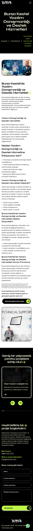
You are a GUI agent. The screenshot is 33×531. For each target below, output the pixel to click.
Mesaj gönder (8, 508)
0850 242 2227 (8, 454)
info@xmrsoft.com (9, 459)
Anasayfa (4, 41)
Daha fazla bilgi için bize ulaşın (14, 301)
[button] (12, 403)
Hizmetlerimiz (15, 41)
